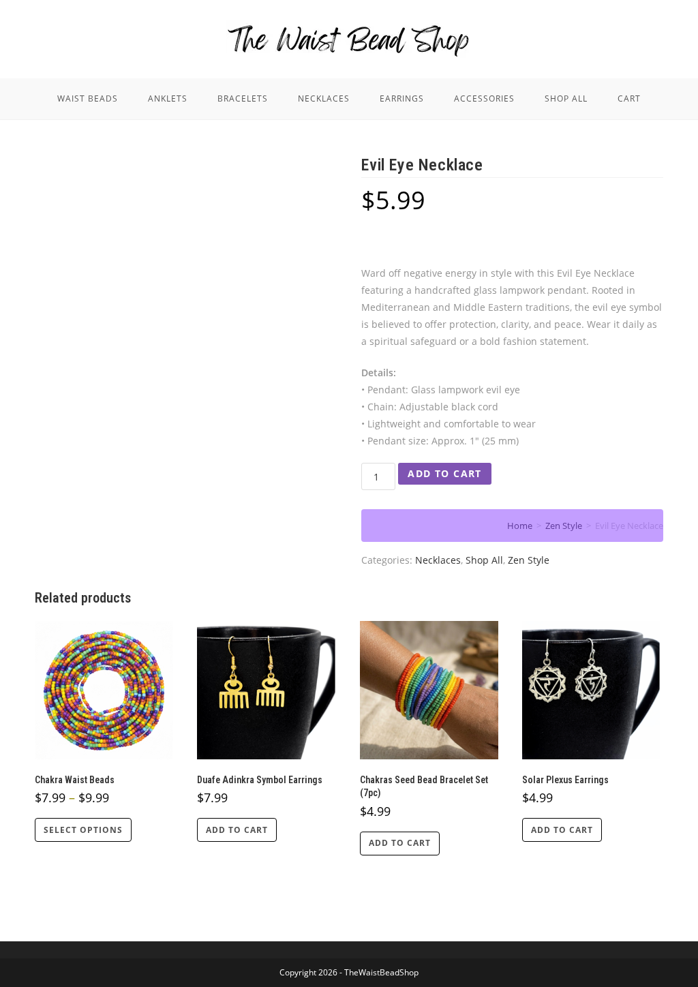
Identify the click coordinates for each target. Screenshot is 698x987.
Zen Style (528, 559)
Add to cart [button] (237, 830)
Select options (83, 830)
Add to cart (444, 473)
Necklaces (438, 559)
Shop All (484, 559)
